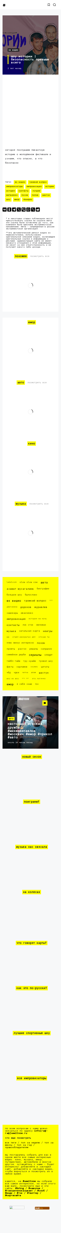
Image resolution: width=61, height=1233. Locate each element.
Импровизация (34, 187)
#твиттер (32, 1193)
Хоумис (34, 667)
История (10, 191)
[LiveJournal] (33, 210)
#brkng (19, 1188)
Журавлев (40, 607)
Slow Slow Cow (28, 582)
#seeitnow (29, 1181)
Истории (49, 187)
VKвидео (27, 200)
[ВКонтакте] (5, 210)
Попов (35, 195)
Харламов (21, 667)
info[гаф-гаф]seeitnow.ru (26, 1132)
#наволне (34, 1188)
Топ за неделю (30, 1143)
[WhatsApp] (28, 210)
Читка (25, 672)
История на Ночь (38, 619)
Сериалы (35, 655)
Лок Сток (28, 625)
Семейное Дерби (16, 655)
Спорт (48, 655)
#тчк (20, 1193)
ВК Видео (13, 50)
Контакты (23, 191)
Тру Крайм (29, 661)
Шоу (8, 200)
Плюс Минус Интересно (20, 643)
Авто (44, 582)
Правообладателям (16, 1147)
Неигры (47, 631)
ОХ (8, 637)
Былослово (31, 595)
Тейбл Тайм (13, 661)
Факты (10, 667)
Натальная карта (29, 631)
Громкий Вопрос (38, 182)
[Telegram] (14, 210)
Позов (25, 195)
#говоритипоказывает (19, 1191)
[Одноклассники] (9, 210)
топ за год (24, 1145)
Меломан (41, 625)
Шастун (46, 195)
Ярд (36, 684)
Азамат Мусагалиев (20, 589)
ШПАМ (33, 672)
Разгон (22, 649)
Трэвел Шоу (46, 661)
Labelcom (11, 582)
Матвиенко (12, 195)
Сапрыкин (46, 649)
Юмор (16, 200)
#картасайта (13, 1195)
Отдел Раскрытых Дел (23, 637)
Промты (11, 649)
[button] (48, 4)
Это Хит (25, 678)
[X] (19, 210)
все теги (10, 1143)
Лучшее (36, 191)
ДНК (51, 600)
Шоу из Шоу (13, 678)
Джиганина (12, 607)
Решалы (33, 649)
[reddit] (38, 210)
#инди (8, 1193)
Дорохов (25, 607)
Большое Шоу (14, 595)
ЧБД (9, 673)
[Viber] (24, 210)
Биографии (43, 589)
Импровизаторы (14, 187)
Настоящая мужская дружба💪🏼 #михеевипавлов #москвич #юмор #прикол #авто (30, 730)
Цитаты (45, 667)
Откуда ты (43, 637)
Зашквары (12, 613)
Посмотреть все (39, 256)
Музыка (11, 631)
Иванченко (27, 613)
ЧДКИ (16, 673)
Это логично (39, 678)
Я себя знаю (24, 684)
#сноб (41, 1191)
